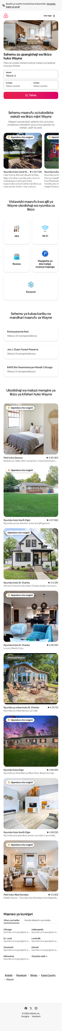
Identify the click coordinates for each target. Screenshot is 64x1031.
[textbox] (17, 86)
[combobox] (31, 76)
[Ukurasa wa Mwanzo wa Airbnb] (6, 15)
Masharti (36, 1016)
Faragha (25, 1016)
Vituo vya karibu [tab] (11, 920)
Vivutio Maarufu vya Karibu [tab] (37, 920)
